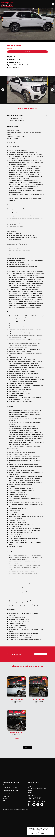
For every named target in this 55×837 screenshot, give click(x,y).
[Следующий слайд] (52, 89)
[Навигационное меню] (53, 4)
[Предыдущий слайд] (2, 89)
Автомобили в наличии (11, 782)
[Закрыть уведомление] (52, 827)
